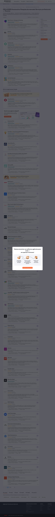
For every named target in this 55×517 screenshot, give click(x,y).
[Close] (42, 248)
